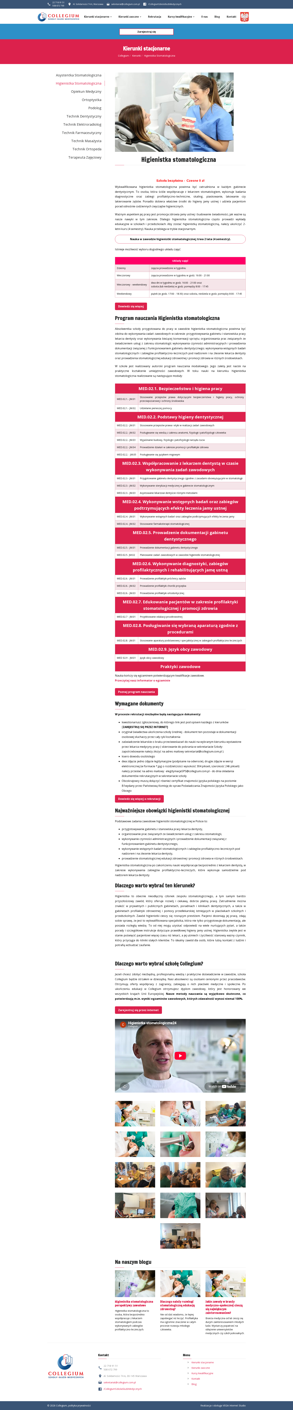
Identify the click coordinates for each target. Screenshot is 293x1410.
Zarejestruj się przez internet (138, 1010)
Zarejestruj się (146, 31)
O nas (204, 16)
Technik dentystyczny (83, 116)
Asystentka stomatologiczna (78, 75)
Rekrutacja (154, 16)
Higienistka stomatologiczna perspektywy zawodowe (134, 1303)
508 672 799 (58, 5)
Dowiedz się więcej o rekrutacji (139, 799)
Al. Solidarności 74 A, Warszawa (88, 4)
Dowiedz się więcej (131, 306)
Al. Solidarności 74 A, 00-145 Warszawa (125, 1376)
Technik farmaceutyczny (81, 132)
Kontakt (231, 16)
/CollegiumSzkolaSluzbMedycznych (123, 1388)
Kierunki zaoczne (129, 16)
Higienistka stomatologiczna (78, 83)
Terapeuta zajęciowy (84, 157)
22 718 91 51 (58, 2)
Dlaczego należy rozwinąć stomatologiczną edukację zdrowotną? (177, 1305)
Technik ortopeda (86, 149)
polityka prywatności (79, 1405)
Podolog (94, 108)
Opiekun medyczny (86, 91)
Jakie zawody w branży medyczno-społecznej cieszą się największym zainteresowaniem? (224, 1307)
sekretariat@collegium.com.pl (125, 4)
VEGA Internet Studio (234, 1405)
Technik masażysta (86, 141)
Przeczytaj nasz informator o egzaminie (142, 680)
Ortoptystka (91, 99)
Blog (217, 16)
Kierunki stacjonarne (96, 16)
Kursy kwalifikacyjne (180, 16)
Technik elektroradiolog (82, 124)
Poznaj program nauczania (136, 692)
